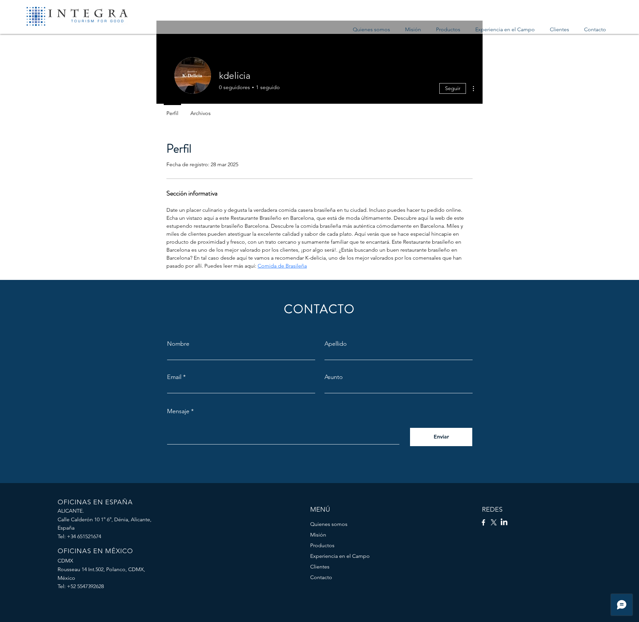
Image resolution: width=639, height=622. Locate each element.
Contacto (321, 577)
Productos (322, 545)
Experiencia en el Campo (340, 556)
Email (174, 377)
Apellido (335, 344)
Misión (318, 535)
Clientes (319, 566)
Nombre (178, 344)
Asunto (333, 377)
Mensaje (178, 411)
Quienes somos (328, 524)
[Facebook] (483, 522)
